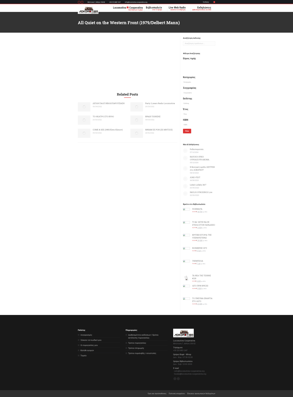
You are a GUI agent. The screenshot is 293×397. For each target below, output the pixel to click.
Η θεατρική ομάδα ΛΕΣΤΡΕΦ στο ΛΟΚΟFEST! (202, 168)
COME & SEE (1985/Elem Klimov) (108, 129)
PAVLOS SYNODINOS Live (201, 192)
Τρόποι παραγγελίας (137, 343)
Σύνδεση (206, 2)
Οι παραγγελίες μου (89, 345)
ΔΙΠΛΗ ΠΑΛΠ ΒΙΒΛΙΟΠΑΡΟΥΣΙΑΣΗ (109, 103)
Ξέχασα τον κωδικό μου (90, 340)
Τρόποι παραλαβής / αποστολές (142, 353)
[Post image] (84, 106)
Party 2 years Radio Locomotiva (160, 103)
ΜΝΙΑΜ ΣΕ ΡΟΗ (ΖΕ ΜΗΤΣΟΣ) (159, 129)
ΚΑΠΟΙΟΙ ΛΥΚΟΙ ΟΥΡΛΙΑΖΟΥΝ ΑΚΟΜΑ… (200, 158)
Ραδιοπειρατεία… (197, 149)
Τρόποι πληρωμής (136, 348)
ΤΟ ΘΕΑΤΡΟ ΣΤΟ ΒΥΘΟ (103, 116)
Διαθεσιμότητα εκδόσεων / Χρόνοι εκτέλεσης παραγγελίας (143, 336)
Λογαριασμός (86, 335)
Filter (187, 131)
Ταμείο (83, 355)
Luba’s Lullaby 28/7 (198, 185)
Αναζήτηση (213, 43)
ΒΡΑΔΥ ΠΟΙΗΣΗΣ (152, 116)
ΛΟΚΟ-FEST (195, 177)
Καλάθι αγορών (87, 350)
